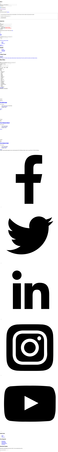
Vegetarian (2, 86)
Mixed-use (2, 76)
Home (2, 435)
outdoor (2, 77)
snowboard (2, 83)
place (2, 78)
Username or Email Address (4, 4)
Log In (1, 10)
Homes (1, 108)
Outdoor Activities (4, 443)
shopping (2, 82)
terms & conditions (8, 28)
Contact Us (3, 43)
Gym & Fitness (4, 442)
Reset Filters (5, 88)
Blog (2, 42)
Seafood (2, 81)
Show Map (1, 56)
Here (12, 30)
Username (1, 24)
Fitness (2, 72)
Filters (1, 52)
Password (1, 5)
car (1, 70)
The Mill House (3, 102)
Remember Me (3, 7)
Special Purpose (3, 84)
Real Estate (3, 50)
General (3, 49)
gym (1, 73)
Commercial (3, 71)
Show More (1, 87)
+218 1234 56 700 (4, 106)
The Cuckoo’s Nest (4, 143)
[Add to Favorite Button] (0, 120)
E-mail (2, 16)
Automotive (3, 441)
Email (1, 25)
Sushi (2, 85)
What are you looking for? (4, 62)
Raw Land (2, 79)
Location (1, 63)
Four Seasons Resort (5, 122)
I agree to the (5, 27)
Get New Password (3, 17)
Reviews (1, 68)
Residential (3, 444)
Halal (2, 74)
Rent (1, 80)
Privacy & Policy (7, 27)
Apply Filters (1, 88)
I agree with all (6, 28)
